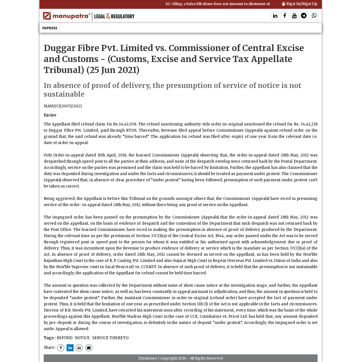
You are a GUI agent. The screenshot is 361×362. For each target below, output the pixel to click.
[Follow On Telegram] (303, 16)
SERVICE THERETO (110, 337)
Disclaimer (147, 358)
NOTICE (82, 337)
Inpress (49, 27)
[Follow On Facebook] (285, 16)
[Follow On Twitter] (294, 16)
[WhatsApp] (314, 16)
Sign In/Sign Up (301, 3)
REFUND (64, 337)
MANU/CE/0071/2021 (63, 106)
